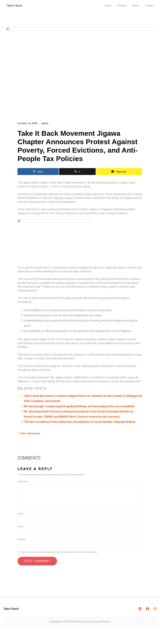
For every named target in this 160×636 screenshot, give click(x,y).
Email (21, 526)
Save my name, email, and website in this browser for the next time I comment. (59, 552)
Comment (23, 481)
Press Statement (30, 433)
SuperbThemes (102, 621)
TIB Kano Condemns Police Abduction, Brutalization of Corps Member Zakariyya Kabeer (80, 421)
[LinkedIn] (140, 609)
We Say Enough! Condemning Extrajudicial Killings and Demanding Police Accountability (79, 406)
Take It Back (14, 5)
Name (21, 513)
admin (44, 123)
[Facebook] (147, 609)
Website (21, 539)
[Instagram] (155, 609)
